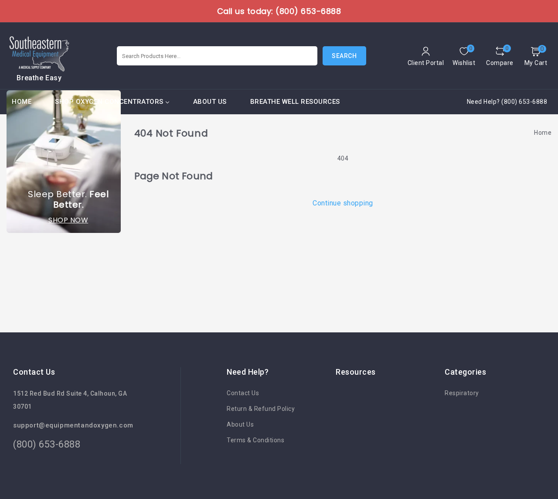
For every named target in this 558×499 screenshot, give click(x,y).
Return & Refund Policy (261, 408)
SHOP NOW (68, 220)
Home (542, 132)
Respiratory (462, 393)
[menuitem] (21, 101)
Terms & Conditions (255, 440)
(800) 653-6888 (46, 444)
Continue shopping (343, 203)
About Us (240, 424)
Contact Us (243, 393)
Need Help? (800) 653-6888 (507, 101)
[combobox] (217, 55)
